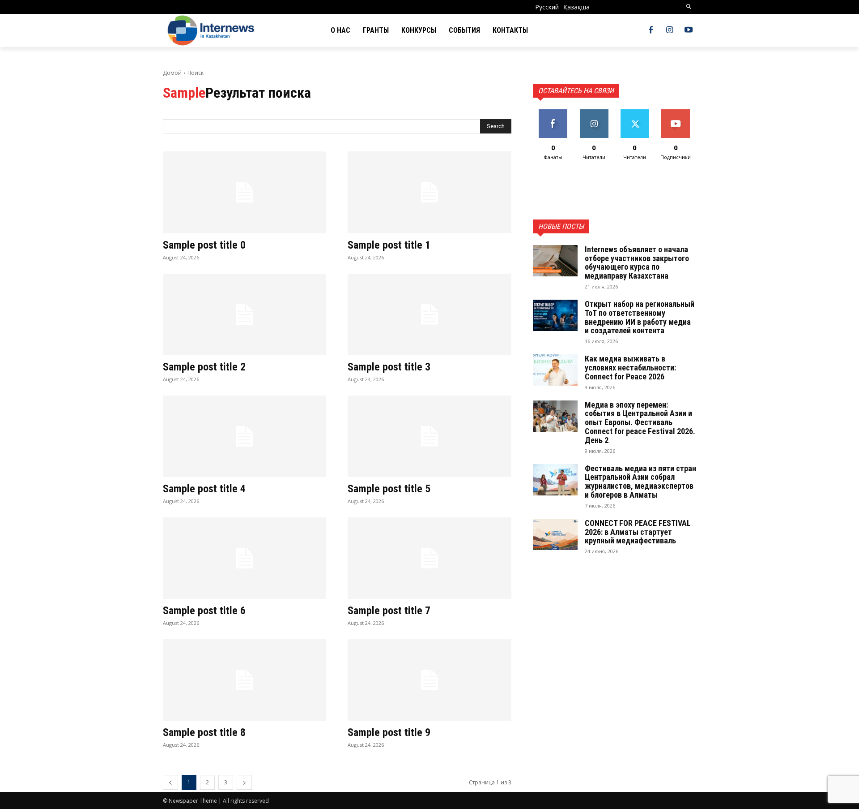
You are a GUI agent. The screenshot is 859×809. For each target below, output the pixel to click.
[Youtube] (688, 30)
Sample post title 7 (389, 610)
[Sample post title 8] (244, 680)
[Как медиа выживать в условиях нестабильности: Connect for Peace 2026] (555, 370)
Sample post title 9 (389, 732)
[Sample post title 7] (429, 558)
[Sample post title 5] (429, 437)
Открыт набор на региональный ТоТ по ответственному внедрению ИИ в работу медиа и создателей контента (639, 317)
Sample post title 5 (389, 488)
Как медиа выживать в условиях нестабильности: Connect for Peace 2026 (630, 367)
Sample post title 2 (204, 367)
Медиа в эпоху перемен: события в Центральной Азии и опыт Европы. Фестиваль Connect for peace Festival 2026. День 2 (640, 422)
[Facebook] (650, 30)
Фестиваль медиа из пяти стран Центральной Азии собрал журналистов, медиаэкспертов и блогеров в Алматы (640, 481)
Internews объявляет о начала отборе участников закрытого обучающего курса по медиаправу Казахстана (637, 262)
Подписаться (676, 112)
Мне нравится (553, 116)
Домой (172, 73)
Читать (594, 112)
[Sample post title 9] (429, 680)
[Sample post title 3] (429, 315)
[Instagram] (669, 30)
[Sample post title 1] (429, 192)
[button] (689, 7)
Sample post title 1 (389, 245)
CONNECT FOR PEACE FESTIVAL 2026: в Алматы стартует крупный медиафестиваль (638, 532)
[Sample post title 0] (244, 192)
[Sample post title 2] (244, 315)
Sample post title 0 (204, 245)
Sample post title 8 (204, 732)
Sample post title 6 (204, 610)
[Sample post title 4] (244, 437)
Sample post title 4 (204, 488)
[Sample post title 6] (244, 558)
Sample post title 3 (389, 367)
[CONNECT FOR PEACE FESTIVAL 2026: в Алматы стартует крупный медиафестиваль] (555, 534)
